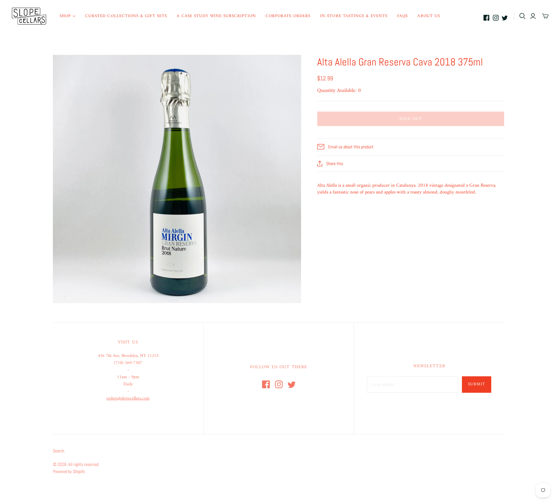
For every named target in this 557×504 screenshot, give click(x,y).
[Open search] (522, 16)
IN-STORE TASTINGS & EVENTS (353, 16)
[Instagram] (496, 18)
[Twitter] (505, 18)
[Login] (533, 16)
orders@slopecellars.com (128, 398)
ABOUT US (428, 16)
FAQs (402, 16)
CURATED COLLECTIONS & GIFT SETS (126, 16)
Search (58, 451)
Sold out (410, 119)
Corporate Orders (288, 16)
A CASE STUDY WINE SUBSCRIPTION (216, 16)
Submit (476, 384)
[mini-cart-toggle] (545, 16)
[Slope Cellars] (29, 16)
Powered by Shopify (69, 471)
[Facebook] (486, 18)
